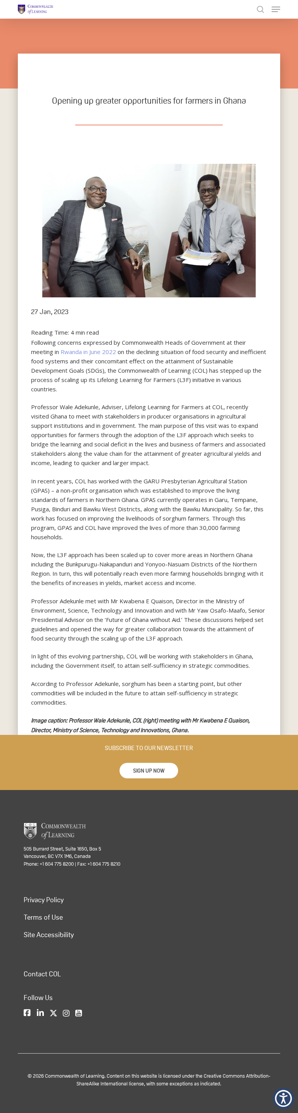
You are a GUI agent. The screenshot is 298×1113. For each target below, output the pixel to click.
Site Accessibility (49, 935)
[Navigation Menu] (276, 9)
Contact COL (42, 974)
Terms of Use (43, 917)
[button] (149, 770)
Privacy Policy (44, 900)
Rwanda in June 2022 (88, 352)
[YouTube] (78, 1013)
